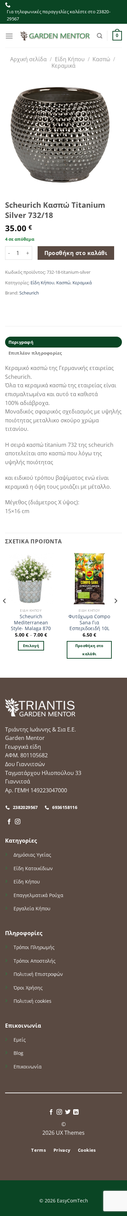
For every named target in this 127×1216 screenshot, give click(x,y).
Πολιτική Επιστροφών (38, 974)
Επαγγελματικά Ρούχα (38, 895)
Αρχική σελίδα (28, 59)
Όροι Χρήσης (28, 987)
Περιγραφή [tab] (21, 342)
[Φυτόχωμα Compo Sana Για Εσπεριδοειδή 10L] (89, 579)
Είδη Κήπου (70, 59)
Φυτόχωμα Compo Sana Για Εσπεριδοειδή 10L (89, 622)
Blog (18, 1053)
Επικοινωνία (28, 1066)
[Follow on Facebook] (9, 822)
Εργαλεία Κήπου (32, 908)
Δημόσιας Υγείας (32, 854)
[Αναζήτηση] (99, 36)
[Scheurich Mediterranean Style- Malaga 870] (31, 579)
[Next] (115, 614)
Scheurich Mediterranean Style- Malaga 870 (31, 622)
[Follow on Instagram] (17, 822)
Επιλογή (31, 645)
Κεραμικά (63, 65)
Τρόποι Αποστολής (35, 961)
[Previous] (4, 614)
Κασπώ (101, 59)
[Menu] (9, 36)
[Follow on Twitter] (67, 1112)
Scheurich (29, 293)
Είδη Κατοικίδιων (33, 868)
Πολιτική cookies (32, 1001)
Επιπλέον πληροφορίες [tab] (35, 353)
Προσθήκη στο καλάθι (76, 253)
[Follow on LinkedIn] (76, 1112)
